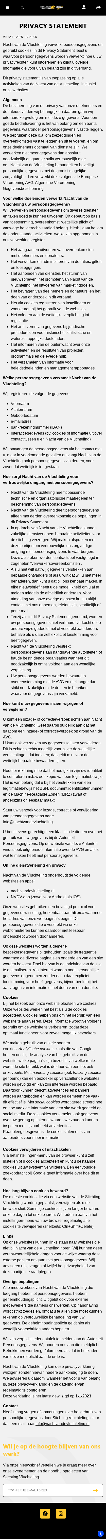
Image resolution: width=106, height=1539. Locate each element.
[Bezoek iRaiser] (53, 1530)
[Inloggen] (84, 7)
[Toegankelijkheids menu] (101, 1534)
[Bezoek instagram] (61, 1514)
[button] (7, 7)
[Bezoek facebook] (45, 1514)
